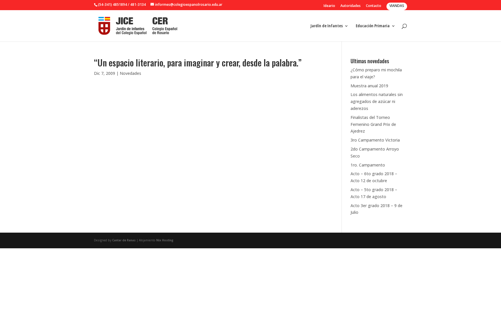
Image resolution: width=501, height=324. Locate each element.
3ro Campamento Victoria (375, 140)
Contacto (373, 6)
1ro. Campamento (368, 165)
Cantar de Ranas (124, 240)
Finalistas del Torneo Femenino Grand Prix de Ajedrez (373, 124)
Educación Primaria (373, 26)
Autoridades (350, 6)
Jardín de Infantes (327, 26)
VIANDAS (396, 5)
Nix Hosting (164, 240)
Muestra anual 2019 (369, 85)
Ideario (329, 6)
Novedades (130, 73)
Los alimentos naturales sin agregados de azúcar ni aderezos (377, 101)
